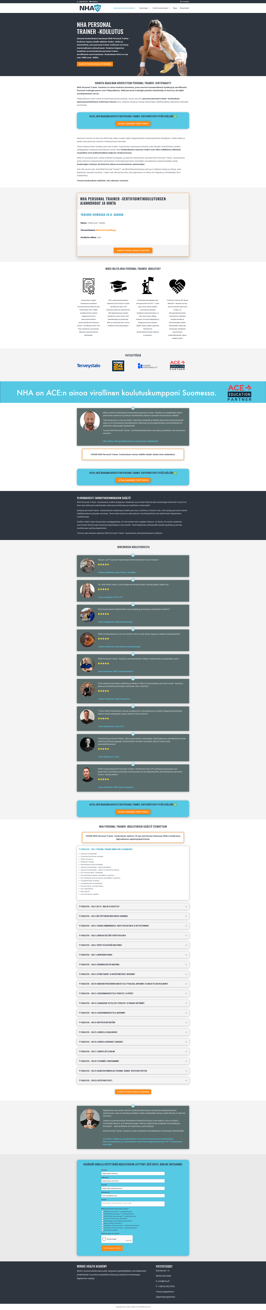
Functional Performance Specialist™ (116, 1218)
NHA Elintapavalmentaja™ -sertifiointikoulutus (119, 1214)
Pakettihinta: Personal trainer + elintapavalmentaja (120, 1228)
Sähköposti (105, 1192)
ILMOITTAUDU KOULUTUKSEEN (95, 64)
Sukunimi (104, 1177)
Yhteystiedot (184, 8)
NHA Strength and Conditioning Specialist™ (118, 1221)
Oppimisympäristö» (165, 1296)
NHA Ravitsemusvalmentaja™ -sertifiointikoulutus (120, 1216)
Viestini (104, 1199)
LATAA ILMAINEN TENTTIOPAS (133, 123)
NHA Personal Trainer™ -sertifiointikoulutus (118, 1211)
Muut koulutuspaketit (110, 1230)
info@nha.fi (163, 1281)
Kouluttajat (143, 8)
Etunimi (104, 1170)
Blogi (175, 8)
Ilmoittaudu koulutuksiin (133, 250)
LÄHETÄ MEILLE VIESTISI (112, 1248)
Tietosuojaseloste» (165, 1291)
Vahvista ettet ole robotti (110, 1233)
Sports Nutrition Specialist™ (113, 1223)
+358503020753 (83, 1)
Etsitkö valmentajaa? (160, 8)
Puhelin (104, 1185)
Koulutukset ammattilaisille (124, 8)
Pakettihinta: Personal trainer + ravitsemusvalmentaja (121, 1225)
